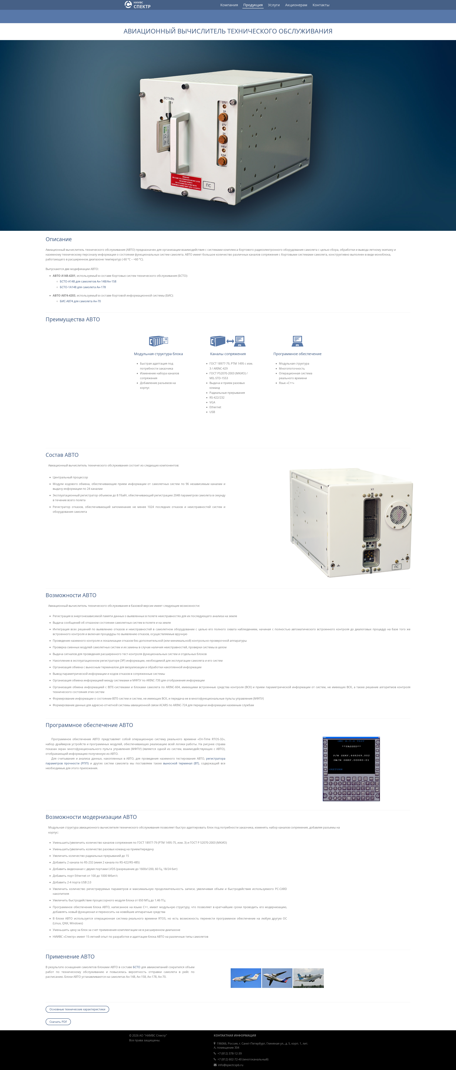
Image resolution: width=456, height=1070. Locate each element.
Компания (229, 4)
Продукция (253, 4)
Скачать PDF (58, 1022)
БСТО (136, 967)
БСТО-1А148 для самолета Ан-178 (83, 287)
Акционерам (296, 4)
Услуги (274, 4)
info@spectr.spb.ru (230, 1065)
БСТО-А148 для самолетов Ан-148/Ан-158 (88, 281)
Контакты (321, 4)
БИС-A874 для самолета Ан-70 (80, 301)
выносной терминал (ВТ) (181, 763)
